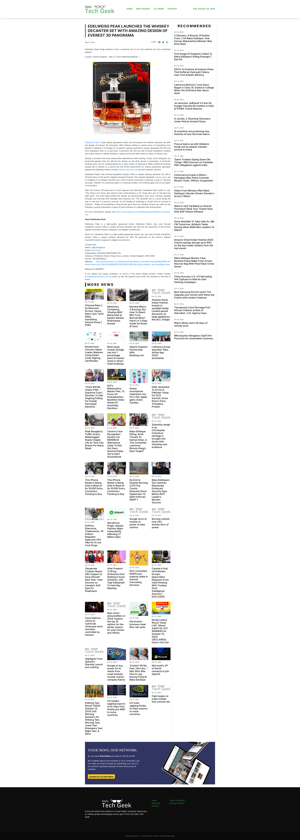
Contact (155, 806)
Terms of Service (177, 800)
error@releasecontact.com (97, 276)
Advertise (156, 803)
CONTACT (172, 9)
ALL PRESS (159, 9)
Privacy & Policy (177, 803)
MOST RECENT (143, 9)
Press (154, 800)
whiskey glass (161, 177)
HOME (129, 9)
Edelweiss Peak (92, 142)
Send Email (96, 250)
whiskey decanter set (128, 169)
